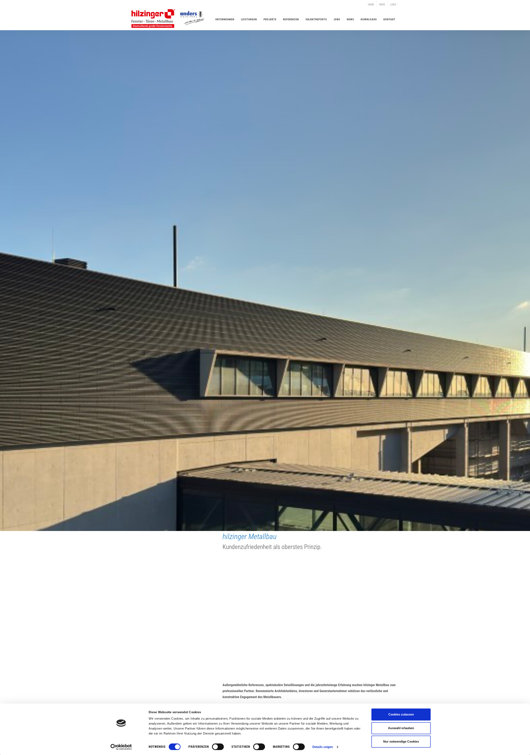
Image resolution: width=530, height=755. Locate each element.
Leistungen (249, 19)
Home (371, 4)
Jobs (337, 19)
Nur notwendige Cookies (401, 741)
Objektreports (316, 19)
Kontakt (389, 19)
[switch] (218, 746)
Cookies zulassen (401, 714)
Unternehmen (224, 19)
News (382, 4)
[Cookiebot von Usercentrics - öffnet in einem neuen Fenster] (121, 747)
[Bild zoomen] (174, 686)
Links (393, 4)
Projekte (270, 19)
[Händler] (356, 595)
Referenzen (291, 19)
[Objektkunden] (174, 595)
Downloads (369, 19)
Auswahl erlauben (401, 728)
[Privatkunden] (265, 595)
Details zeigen (322, 747)
